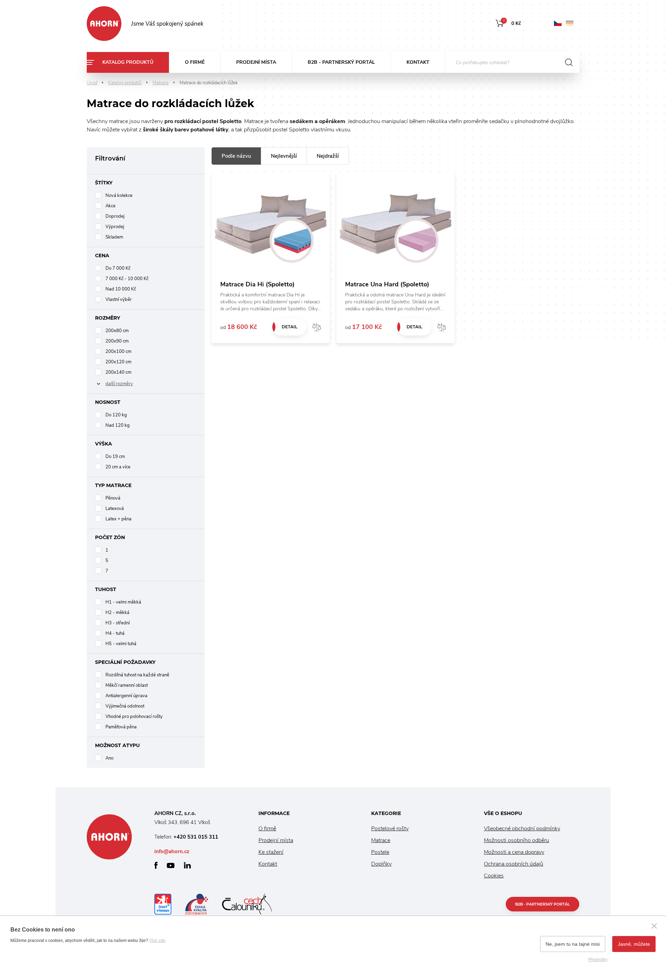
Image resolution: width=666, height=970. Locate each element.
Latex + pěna (118, 519)
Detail (289, 326)
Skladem (114, 237)
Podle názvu (236, 156)
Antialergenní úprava (126, 696)
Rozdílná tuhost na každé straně (137, 675)
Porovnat (317, 327)
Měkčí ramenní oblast (126, 685)
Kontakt (418, 62)
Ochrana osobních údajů (513, 864)
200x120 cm (118, 362)
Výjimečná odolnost (124, 706)
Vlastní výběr (118, 299)
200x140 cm (118, 372)
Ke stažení (270, 852)
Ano (109, 758)
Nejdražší (328, 156)
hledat (568, 62)
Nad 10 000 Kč (120, 289)
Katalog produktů (127, 62)
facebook (155, 865)
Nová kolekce (119, 195)
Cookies (494, 876)
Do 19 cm (115, 456)
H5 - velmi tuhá (120, 644)
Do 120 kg (116, 415)
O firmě (195, 62)
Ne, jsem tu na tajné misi (573, 944)
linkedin (187, 865)
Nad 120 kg (117, 425)
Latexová (114, 508)
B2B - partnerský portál (341, 62)
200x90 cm (117, 341)
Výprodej (114, 227)
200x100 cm (118, 351)
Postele (380, 852)
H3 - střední (117, 623)
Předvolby (597, 959)
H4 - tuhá (115, 633)
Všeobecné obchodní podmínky (522, 828)
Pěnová (112, 498)
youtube (170, 865)
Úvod (92, 83)
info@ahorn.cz (171, 851)
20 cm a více (117, 467)
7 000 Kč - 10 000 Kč (126, 279)
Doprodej (115, 216)
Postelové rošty (390, 828)
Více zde (157, 940)
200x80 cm (117, 331)
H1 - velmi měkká (123, 602)
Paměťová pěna (121, 727)
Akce (110, 206)
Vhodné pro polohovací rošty (134, 716)
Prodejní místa (256, 62)
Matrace (161, 83)
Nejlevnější (284, 156)
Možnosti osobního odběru (516, 840)
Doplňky (381, 864)
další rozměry (119, 384)
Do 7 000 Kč (117, 268)
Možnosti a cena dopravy (514, 852)
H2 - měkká (117, 612)
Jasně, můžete (634, 944)
